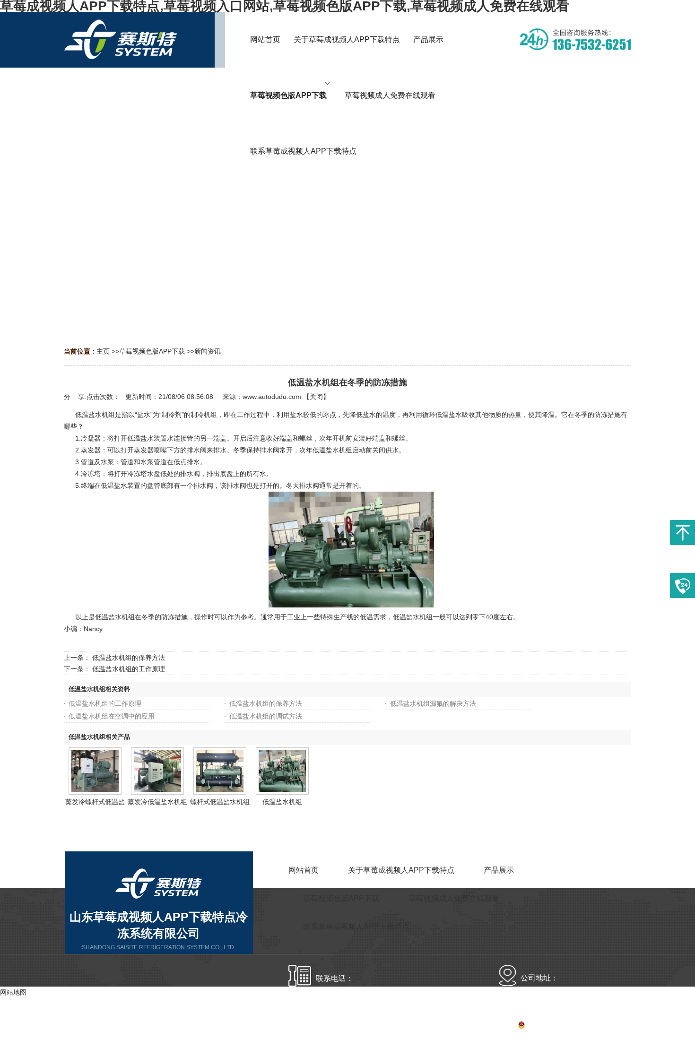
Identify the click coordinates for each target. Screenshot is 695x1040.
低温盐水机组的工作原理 (128, 669)
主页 (103, 351)
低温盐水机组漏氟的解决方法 (433, 703)
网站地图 (618, 1026)
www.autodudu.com (272, 396)
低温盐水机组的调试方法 (265, 716)
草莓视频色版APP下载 (152, 351)
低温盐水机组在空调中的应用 (112, 716)
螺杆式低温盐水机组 (220, 802)
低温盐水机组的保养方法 (128, 657)
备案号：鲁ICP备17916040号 (538, 1026)
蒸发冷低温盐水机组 (157, 802)
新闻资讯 (207, 351)
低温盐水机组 (282, 802)
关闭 (316, 396)
